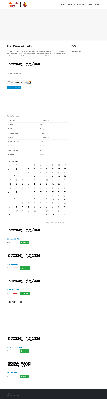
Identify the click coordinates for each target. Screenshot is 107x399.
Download (25, 242)
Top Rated (89, 4)
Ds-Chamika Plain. (14, 239)
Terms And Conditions (90, 393)
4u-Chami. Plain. (13, 264)
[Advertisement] (53, 24)
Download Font (15, 87)
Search (97, 4)
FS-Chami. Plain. (13, 289)
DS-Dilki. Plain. (12, 373)
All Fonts (69, 4)
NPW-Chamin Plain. (14, 347)
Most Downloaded (79, 4)
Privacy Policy (79, 393)
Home (62, 4)
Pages (98, 393)
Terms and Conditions (28, 90)
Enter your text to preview (14, 73)
